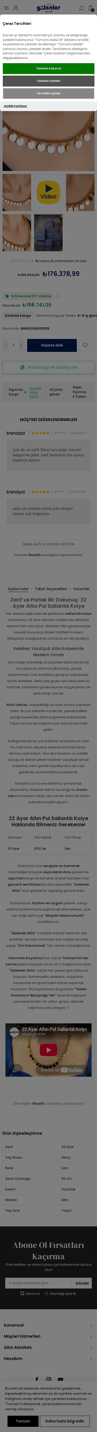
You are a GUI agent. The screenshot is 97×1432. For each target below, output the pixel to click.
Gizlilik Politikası (15, 106)
